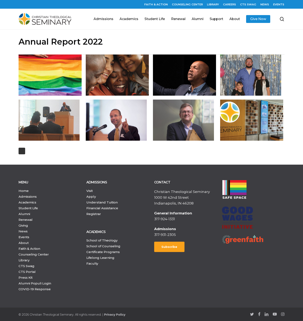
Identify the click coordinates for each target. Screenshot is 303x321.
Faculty (92, 263)
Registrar (93, 214)
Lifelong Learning (100, 258)
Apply (91, 197)
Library (24, 260)
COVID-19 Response (35, 289)
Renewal (26, 220)
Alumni (24, 214)
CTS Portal (27, 272)
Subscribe (169, 247)
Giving (23, 225)
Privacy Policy (114, 314)
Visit (89, 191)
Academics (27, 202)
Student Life (28, 208)
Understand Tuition (102, 202)
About (24, 243)
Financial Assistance (102, 208)
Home (24, 191)
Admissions (28, 197)
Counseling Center (34, 254)
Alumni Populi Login (35, 283)
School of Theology (101, 240)
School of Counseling (103, 246)
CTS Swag (26, 266)
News (23, 231)
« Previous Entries (22, 151)
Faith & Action (29, 249)
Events (24, 237)
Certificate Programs (103, 252)
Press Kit (26, 277)
